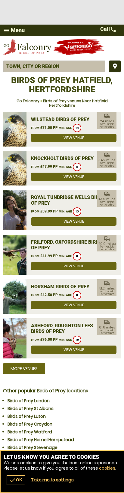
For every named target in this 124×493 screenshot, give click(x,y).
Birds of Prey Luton (27, 416)
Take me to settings (52, 480)
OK (15, 480)
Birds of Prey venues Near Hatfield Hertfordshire (75, 103)
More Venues (24, 369)
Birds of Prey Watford (30, 432)
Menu (14, 30)
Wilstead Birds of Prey (60, 119)
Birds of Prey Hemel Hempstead (41, 440)
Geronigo (79, 46)
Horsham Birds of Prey (60, 287)
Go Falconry (28, 100)
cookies (107, 468)
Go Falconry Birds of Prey (28, 46)
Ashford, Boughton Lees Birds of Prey (62, 328)
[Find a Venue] (54, 66)
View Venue (74, 137)
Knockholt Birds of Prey (62, 158)
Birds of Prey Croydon (30, 424)
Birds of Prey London (29, 401)
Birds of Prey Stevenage (32, 447)
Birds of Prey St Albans (31, 408)
